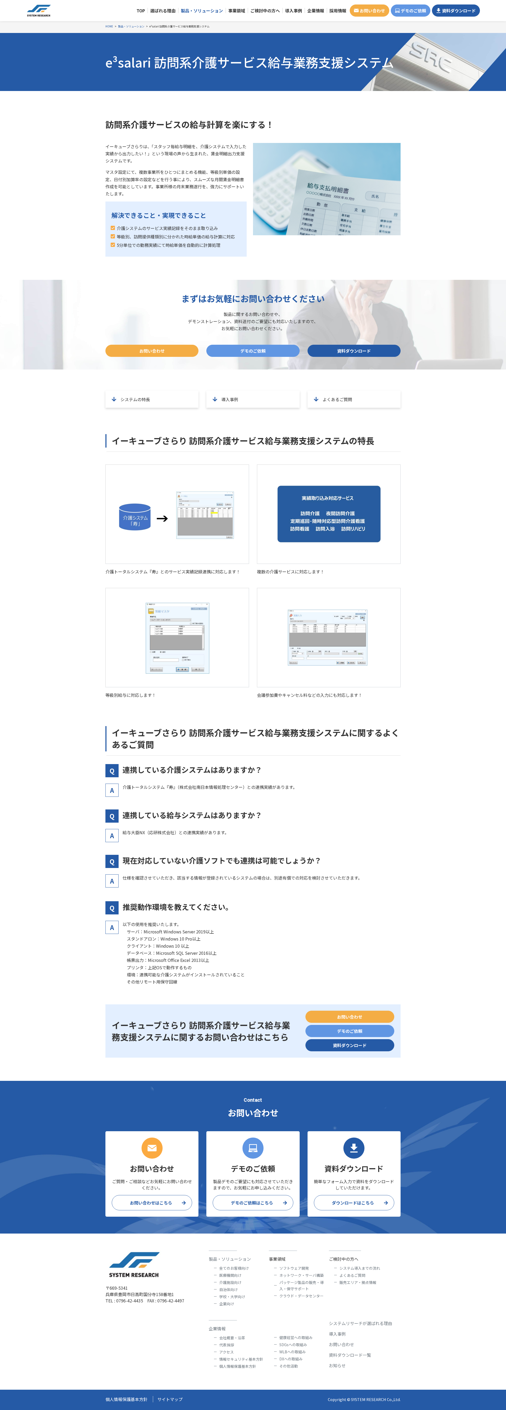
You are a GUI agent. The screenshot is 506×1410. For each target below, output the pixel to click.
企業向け (226, 1303)
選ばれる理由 (163, 10)
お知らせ (337, 1365)
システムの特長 (135, 399)
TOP (141, 10)
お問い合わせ (372, 10)
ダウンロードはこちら (353, 1203)
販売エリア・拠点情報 (357, 1282)
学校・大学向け (232, 1296)
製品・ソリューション (230, 1259)
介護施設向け (230, 1282)
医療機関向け (230, 1275)
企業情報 (217, 1328)
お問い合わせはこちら (151, 1203)
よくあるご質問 (337, 399)
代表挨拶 (226, 1344)
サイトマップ (170, 1399)
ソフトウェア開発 (294, 1268)
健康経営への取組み (296, 1337)
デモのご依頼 (413, 10)
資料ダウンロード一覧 (350, 1355)
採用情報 (337, 10)
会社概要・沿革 (232, 1337)
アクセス (226, 1352)
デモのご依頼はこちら (252, 1203)
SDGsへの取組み (293, 1344)
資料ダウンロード (459, 10)
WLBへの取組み (292, 1351)
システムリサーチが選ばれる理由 (360, 1323)
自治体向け (228, 1289)
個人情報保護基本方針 (237, 1366)
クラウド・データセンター (301, 1295)
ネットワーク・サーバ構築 (301, 1275)
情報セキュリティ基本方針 (241, 1359)
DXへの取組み (291, 1358)
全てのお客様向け (234, 1268)
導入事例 (293, 10)
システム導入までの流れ (359, 1268)
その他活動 (288, 1366)
